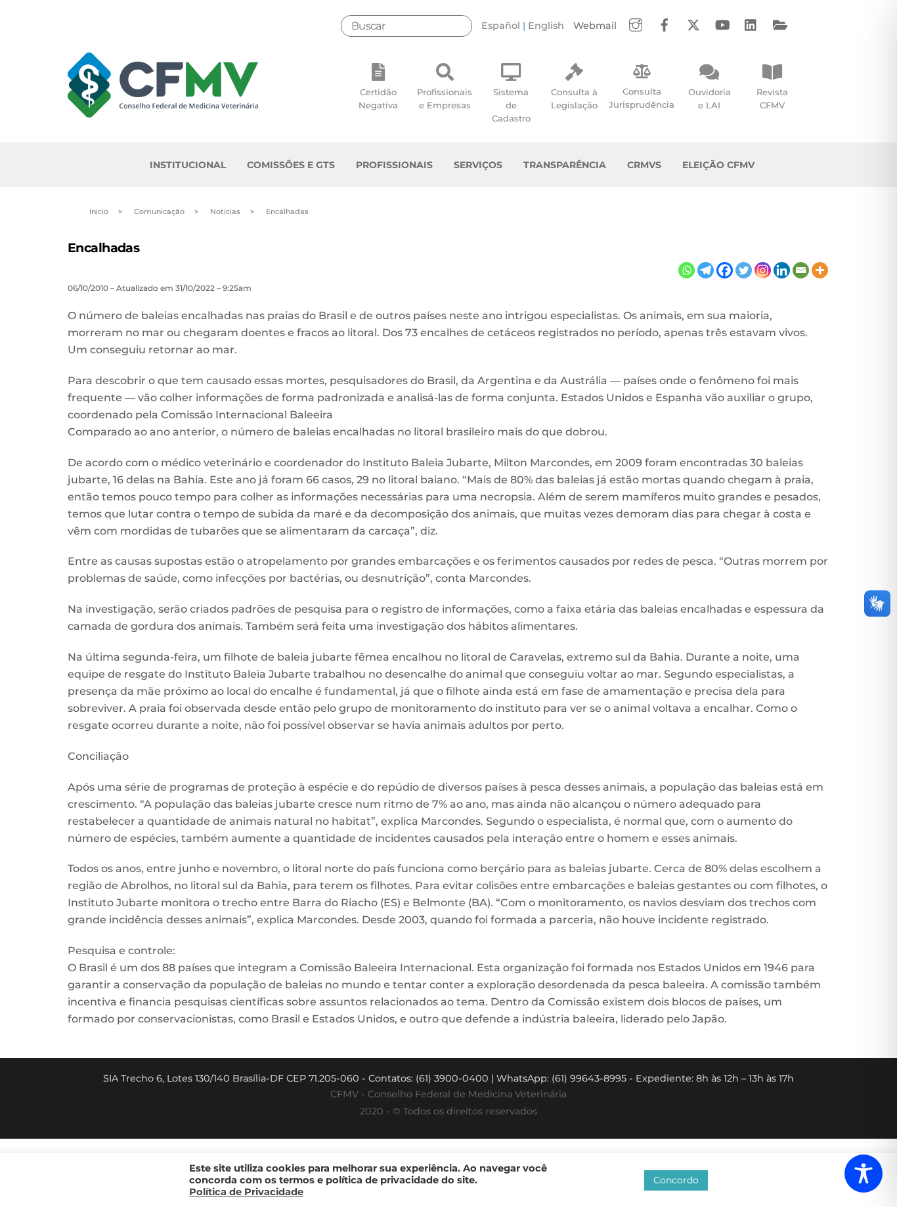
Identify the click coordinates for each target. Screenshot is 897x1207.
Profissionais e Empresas (444, 98)
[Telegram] (705, 270)
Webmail (595, 26)
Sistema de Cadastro (511, 105)
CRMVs (644, 165)
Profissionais (394, 165)
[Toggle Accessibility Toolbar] (863, 1173)
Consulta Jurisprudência (641, 98)
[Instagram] (763, 270)
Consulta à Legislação (574, 98)
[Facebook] (724, 270)
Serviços (478, 165)
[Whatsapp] (686, 270)
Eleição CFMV (718, 165)
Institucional (188, 165)
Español (500, 26)
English (546, 26)
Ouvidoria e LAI (709, 98)
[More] (820, 270)
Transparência (564, 165)
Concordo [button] (676, 1180)
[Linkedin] (782, 270)
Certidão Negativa (378, 98)
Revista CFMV (772, 98)
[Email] (801, 270)
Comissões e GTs (291, 165)
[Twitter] (743, 270)
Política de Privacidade (246, 1192)
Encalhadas (103, 247)
